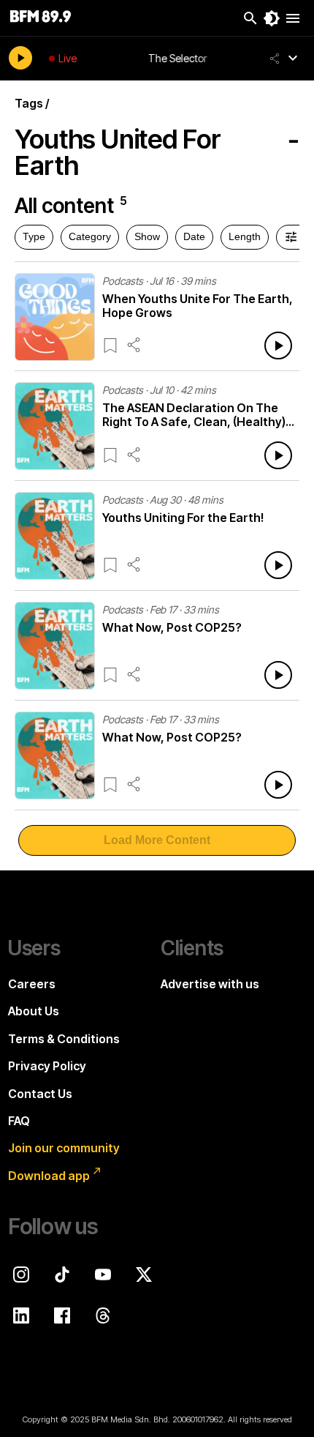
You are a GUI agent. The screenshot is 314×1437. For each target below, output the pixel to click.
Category (90, 236)
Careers (31, 984)
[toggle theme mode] (271, 18)
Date (194, 236)
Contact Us (40, 1093)
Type (34, 236)
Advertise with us (210, 984)
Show (147, 236)
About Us (33, 1011)
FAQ (19, 1120)
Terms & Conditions (64, 1038)
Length (245, 236)
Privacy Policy (47, 1066)
